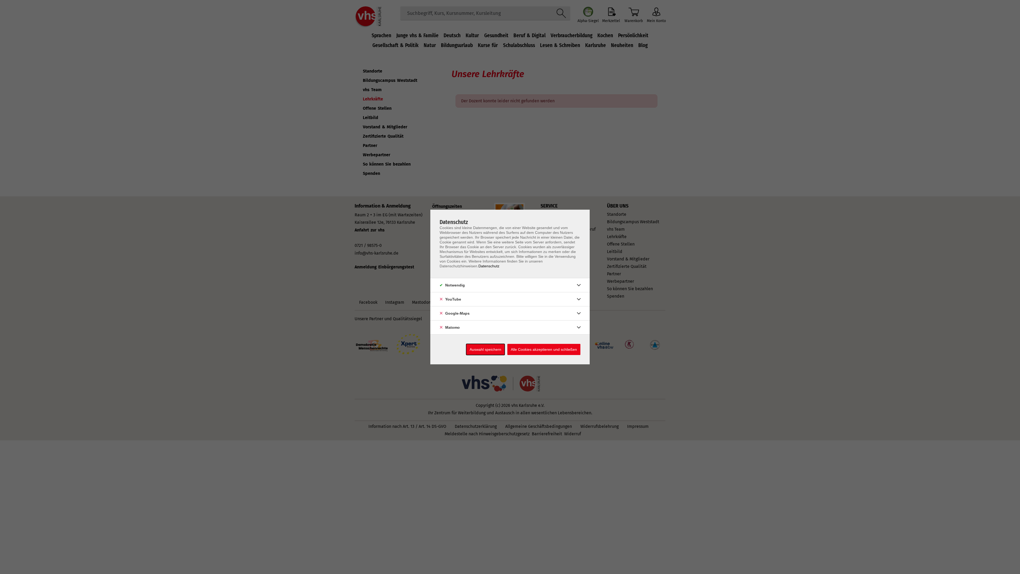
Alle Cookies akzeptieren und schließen (544, 349)
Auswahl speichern (485, 349)
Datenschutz (488, 266)
